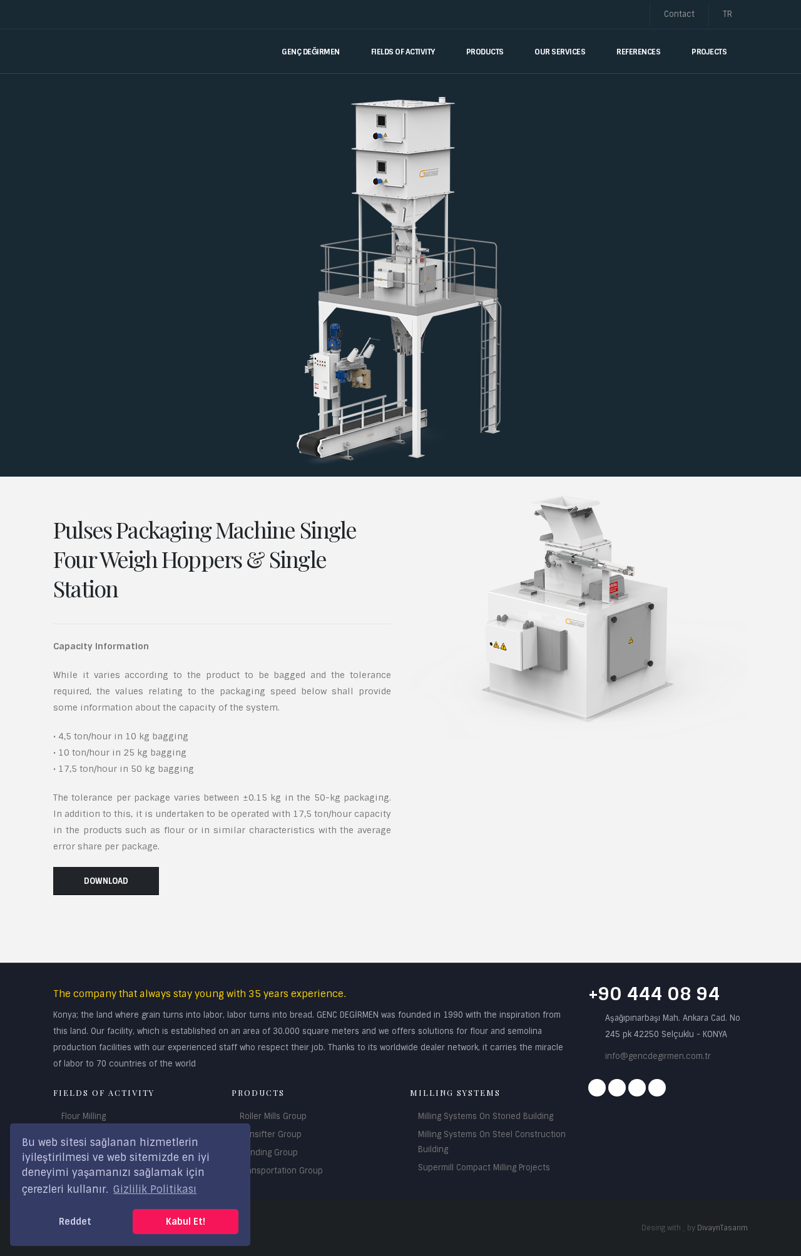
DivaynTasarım (722, 1227)
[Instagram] (617, 1087)
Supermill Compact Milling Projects (484, 1167)
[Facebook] (597, 1087)
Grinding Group (269, 1152)
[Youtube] (637, 1087)
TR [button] (729, 14)
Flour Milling (83, 1116)
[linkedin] (657, 1087)
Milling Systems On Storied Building (485, 1116)
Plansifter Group (271, 1134)
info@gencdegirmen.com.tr (658, 1056)
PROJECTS (709, 52)
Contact (679, 14)
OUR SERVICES (559, 52)
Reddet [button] (75, 1221)
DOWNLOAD (106, 881)
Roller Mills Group (273, 1116)
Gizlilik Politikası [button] (154, 1189)
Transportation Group (281, 1170)
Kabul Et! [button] (185, 1221)
